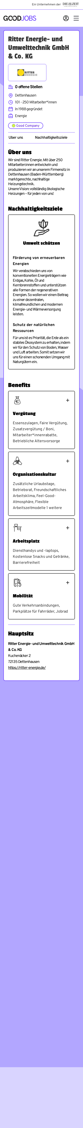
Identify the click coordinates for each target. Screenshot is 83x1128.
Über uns (16, 138)
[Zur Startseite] (19, 18)
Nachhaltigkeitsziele (51, 138)
